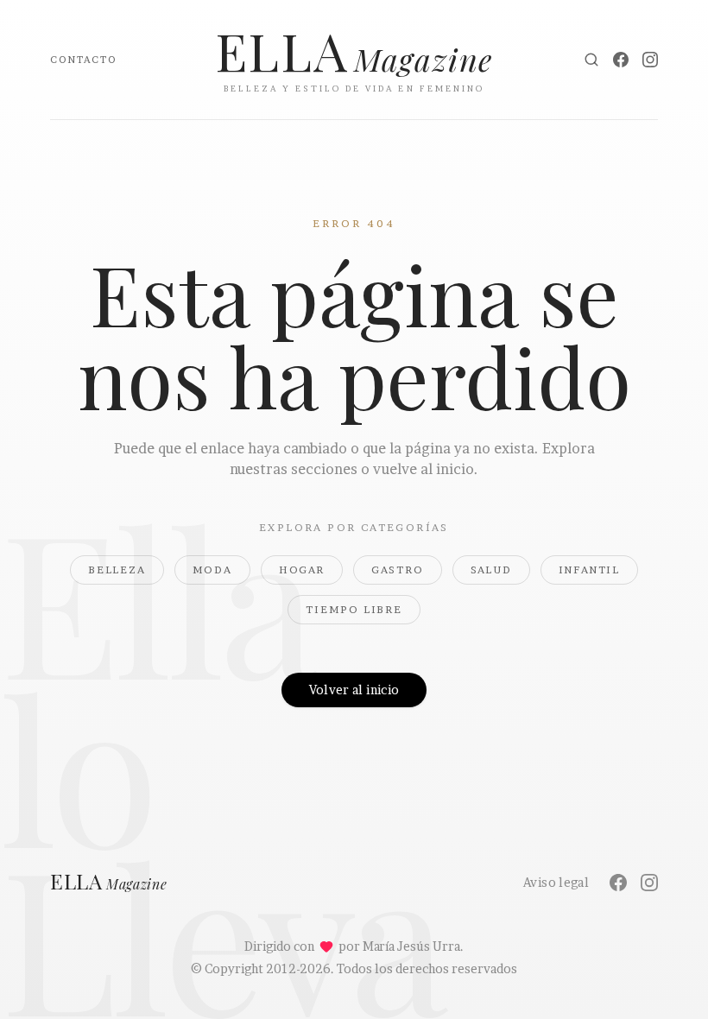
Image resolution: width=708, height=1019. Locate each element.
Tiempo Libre (354, 609)
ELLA (109, 882)
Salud (491, 569)
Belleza (117, 569)
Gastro (397, 569)
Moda (212, 569)
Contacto (83, 60)
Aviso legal (556, 882)
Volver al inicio (354, 689)
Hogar (302, 569)
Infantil (589, 569)
